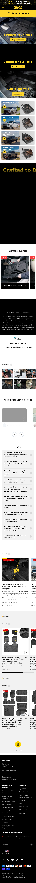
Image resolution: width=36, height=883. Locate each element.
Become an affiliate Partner (8, 792)
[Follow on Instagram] (8, 860)
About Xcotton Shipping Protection (25, 796)
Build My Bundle (18, 67)
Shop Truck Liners (18, 40)
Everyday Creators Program (8, 827)
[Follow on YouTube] (12, 860)
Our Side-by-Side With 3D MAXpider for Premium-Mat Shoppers (14, 586)
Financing (22, 800)
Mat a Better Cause (8, 801)
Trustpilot (5, 822)
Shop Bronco (18, 94)
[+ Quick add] (26, 652)
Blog (20, 804)
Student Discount (7, 819)
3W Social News (24, 810)
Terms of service (26, 876)
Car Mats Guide (24, 807)
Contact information (19, 877)
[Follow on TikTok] (17, 860)
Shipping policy (6, 877)
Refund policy (6, 876)
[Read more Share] (7, 373)
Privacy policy (16, 876)
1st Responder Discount (6, 812)
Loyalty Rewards (7, 804)
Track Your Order (24, 792)
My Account (23, 789)
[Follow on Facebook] (3, 860)
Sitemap (22, 813)
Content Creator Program (7, 797)
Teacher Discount (8, 816)
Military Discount (7, 808)
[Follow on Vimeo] (22, 860)
